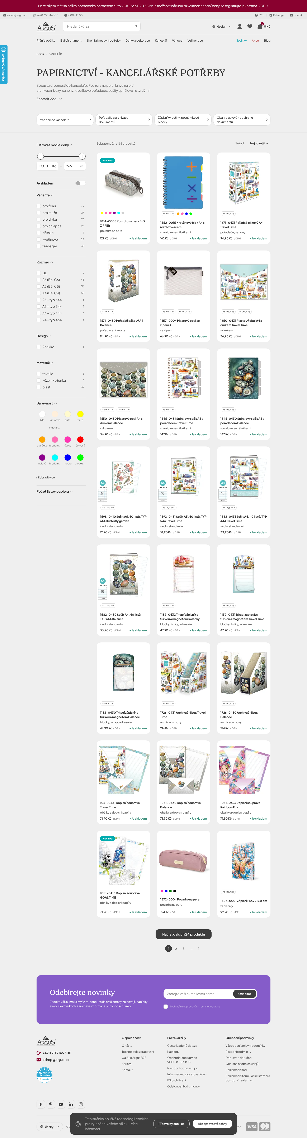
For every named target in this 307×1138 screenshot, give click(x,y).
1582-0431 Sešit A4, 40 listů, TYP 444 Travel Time (243, 519)
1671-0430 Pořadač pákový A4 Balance (121, 323)
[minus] (105, 249)
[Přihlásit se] (240, 26)
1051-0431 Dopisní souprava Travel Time (120, 805)
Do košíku (132, 249)
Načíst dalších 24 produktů (183, 934)
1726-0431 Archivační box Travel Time (183, 715)
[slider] (40, 156)
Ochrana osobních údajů (242, 1064)
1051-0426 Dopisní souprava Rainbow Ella (240, 805)
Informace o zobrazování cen (187, 1074)
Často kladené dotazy (182, 1045)
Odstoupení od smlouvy (183, 1086)
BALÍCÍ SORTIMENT (70, 40)
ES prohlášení (176, 1080)
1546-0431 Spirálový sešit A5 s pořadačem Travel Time (181, 421)
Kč (54, 166)
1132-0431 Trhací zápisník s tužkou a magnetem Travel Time (242, 617)
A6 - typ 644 (108, 507)
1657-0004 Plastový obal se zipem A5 (180, 323)
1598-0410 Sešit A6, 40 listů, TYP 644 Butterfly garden (123, 519)
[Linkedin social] (71, 1104)
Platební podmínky (238, 1051)
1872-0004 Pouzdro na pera (179, 899)
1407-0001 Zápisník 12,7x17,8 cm (243, 901)
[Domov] (46, 1040)
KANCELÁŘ (161, 40)
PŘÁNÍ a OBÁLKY (46, 40)
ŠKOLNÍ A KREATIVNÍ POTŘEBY (103, 40)
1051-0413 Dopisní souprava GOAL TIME (120, 895)
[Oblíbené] (250, 26)
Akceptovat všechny (212, 1123)
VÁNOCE (177, 40)
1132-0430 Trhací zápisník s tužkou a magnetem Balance (120, 715)
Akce (255, 40)
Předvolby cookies (171, 1123)
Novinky (241, 40)
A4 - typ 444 (229, 507)
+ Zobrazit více (45, 477)
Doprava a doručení (239, 1057)
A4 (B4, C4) (168, 213)
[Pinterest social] (51, 1104)
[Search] (136, 26)
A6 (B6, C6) (168, 605)
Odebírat (244, 994)
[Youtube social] (61, 1104)
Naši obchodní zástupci (182, 1068)
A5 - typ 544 (168, 507)
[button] (49, 98)
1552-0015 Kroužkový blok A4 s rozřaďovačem (182, 225)
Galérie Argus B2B (134, 1057)
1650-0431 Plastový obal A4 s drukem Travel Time (241, 323)
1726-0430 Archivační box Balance (239, 715)
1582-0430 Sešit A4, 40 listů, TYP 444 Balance (121, 617)
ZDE (262, 6)
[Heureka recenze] (44, 1075)
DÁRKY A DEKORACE (138, 40)
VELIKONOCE (195, 40)
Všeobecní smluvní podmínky (245, 1045)
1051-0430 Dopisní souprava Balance (180, 805)
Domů (40, 54)
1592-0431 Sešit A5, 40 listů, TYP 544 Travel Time (183, 519)
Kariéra (127, 1064)
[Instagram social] (81, 1104)
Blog (267, 40)
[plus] (114, 249)
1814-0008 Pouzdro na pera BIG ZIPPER (122, 223)
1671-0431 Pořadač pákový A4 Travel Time (241, 225)
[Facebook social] (41, 1104)
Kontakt (127, 1070)
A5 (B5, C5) (168, 311)
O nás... (127, 1045)
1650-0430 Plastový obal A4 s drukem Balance (121, 421)
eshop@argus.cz (55, 1059)
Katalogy (173, 1051)
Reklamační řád (236, 1070)
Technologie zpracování (138, 1051)
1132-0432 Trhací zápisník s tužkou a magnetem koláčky (180, 617)
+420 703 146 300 (56, 1053)
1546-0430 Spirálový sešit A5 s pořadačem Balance (242, 421)
